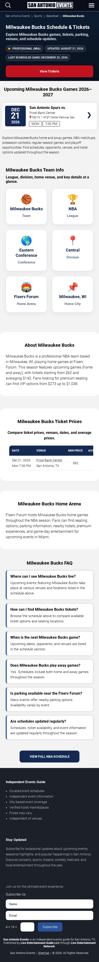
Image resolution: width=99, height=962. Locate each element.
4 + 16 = (11, 927)
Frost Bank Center (49, 460)
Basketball (52, 16)
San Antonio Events (18, 16)
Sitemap (43, 953)
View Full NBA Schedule (50, 756)
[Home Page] (50, 5)
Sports (38, 16)
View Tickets (49, 71)
